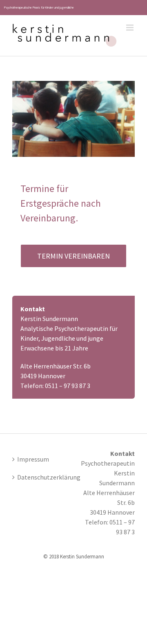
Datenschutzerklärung (40, 477)
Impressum (33, 459)
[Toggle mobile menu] (130, 27)
